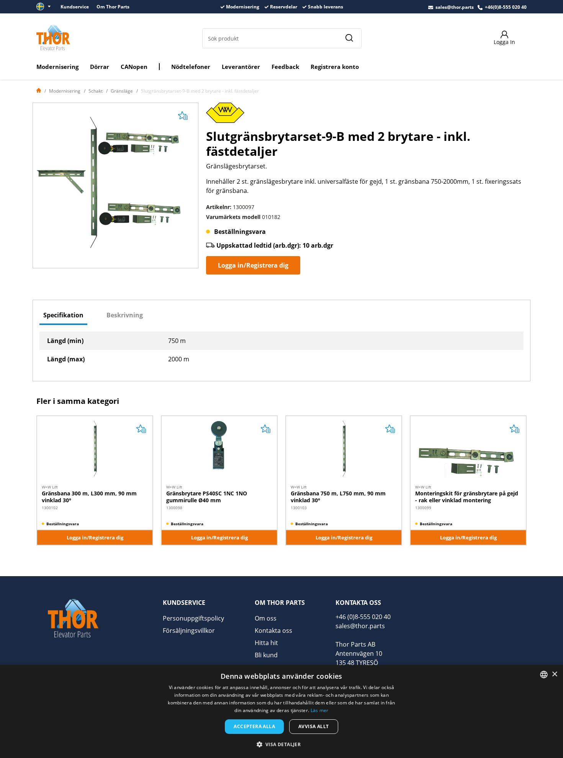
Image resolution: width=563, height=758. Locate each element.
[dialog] (281, 711)
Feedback (285, 66)
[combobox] (544, 674)
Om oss (266, 618)
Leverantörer (241, 66)
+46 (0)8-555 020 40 (363, 617)
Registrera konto (335, 66)
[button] (281, 744)
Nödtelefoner (190, 66)
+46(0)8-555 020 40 (506, 7)
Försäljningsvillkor (189, 630)
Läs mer (320, 710)
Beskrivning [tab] (124, 315)
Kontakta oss (273, 630)
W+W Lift (50, 487)
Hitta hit (266, 643)
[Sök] (349, 38)
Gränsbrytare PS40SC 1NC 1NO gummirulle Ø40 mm (206, 497)
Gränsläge (122, 91)
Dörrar (99, 66)
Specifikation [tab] (63, 315)
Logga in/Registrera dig (253, 265)
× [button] (554, 674)
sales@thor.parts (454, 7)
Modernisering (57, 66)
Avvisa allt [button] (313, 726)
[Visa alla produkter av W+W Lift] (225, 115)
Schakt (95, 91)
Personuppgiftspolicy (193, 618)
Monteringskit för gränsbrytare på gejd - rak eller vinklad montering (466, 497)
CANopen (134, 66)
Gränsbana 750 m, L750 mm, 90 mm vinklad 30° (338, 497)
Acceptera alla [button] (254, 726)
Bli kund (266, 655)
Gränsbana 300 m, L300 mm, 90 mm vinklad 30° (89, 497)
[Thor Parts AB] (53, 37)
